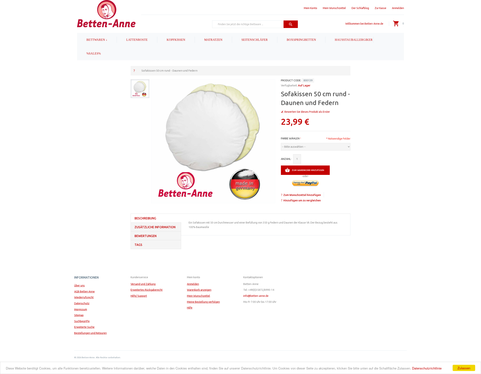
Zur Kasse (380, 8)
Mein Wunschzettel (334, 8)
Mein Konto (310, 8)
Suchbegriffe (82, 321)
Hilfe (189, 307)
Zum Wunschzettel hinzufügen (302, 194)
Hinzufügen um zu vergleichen (302, 200)
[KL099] (140, 88)
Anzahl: (286, 158)
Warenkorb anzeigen (199, 289)
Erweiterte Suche (84, 327)
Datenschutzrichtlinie (427, 368)
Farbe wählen (290, 138)
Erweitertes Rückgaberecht (147, 289)
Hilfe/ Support (139, 295)
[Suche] (291, 24)
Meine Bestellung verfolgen (203, 301)
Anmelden (398, 8)
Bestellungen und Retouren (90, 333)
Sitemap (79, 315)
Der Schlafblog (360, 8)
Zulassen (464, 368)
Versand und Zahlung (143, 284)
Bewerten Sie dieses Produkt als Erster (307, 111)
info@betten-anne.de (255, 295)
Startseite (134, 70)
